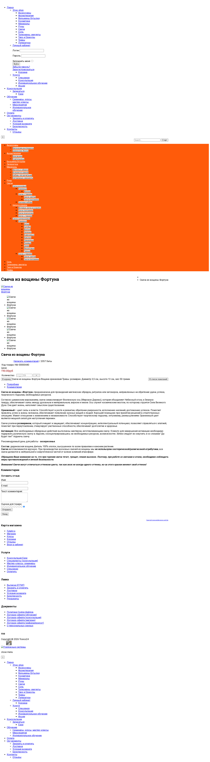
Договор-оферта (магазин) (21, 620)
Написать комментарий (26, 361)
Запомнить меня (21, 61)
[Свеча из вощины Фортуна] (8, 292)
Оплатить (12, 571)
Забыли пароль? (21, 66)
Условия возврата (16, 593)
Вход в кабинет (15, 544)
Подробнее (13, 384)
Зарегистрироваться (23, 69)
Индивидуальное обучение (21, 566)
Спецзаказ (12, 569)
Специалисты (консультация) (22, 560)
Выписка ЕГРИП (15, 585)
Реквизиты (13, 598)
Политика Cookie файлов (20, 612)
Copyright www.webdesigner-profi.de (157, 520)
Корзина (11, 539)
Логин (16, 50)
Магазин (11, 533)
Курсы (10, 536)
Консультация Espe (17, 558)
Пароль (17, 55)
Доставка (12, 590)
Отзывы (11, 542)
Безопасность (14, 596)
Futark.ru (11, 531)
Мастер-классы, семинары (21, 563)
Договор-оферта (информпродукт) (25, 623)
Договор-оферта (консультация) (24, 617)
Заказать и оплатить (17, 587)
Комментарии (14, 387)
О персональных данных (20, 625)
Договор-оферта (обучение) (22, 614)
